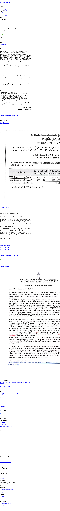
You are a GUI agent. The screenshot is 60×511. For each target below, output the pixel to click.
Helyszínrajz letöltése (5, 245)
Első (1, 426)
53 (4, 426)
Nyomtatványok (4, 492)
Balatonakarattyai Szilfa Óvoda (6, 503)
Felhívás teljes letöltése (4, 413)
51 (3, 426)
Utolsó (11, 426)
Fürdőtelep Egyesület (5, 499)
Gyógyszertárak (4, 505)
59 (9, 426)
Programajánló (4, 498)
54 (5, 426)
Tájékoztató (4, 424)
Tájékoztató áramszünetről (9, 115)
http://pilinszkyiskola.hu (5, 462)
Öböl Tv (1, 2)
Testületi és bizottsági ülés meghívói (7, 489)
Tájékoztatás (4, 123)
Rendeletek (4, 490)
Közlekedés (4, 497)
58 (8, 426)
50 (2, 426)
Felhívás (3, 45)
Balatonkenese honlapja (6, 2)
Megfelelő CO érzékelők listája (5, 386)
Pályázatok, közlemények (6, 491)
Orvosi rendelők (4, 506)
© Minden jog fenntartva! (4, 509)
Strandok (3, 496)
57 (7, 426)
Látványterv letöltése (5, 247)
